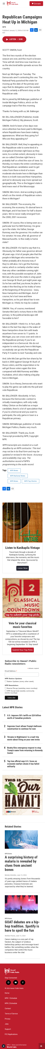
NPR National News (17, 476)
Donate (37, 4)
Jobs (7, 1024)
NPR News (14, 470)
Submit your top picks (22, 650)
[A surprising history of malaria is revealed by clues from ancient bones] (21, 839)
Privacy (7, 1019)
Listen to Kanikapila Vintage (22, 548)
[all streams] (42, 1046)
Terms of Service (11, 1014)
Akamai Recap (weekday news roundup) (21, 688)
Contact (8, 1008)
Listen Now (23, 568)
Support (8, 1029)
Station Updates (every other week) (20, 681)
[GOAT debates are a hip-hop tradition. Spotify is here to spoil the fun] (21, 904)
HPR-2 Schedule (11, 1003)
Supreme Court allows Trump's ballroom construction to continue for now (24, 727)
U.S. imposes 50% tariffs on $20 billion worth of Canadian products (24, 716)
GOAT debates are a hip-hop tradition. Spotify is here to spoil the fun (22, 926)
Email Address (11, 671)
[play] (3, 1046)
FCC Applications (11, 1034)
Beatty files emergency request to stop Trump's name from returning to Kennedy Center (25, 750)
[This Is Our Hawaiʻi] (22, 795)
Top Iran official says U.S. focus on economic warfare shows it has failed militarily (23, 764)
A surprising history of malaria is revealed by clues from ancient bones (21, 863)
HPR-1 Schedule (11, 998)
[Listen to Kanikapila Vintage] (22, 522)
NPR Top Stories (30, 481)
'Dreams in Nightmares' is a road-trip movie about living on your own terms (23, 738)
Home (7, 993)
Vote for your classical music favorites (22, 625)
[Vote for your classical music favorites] (22, 598)
